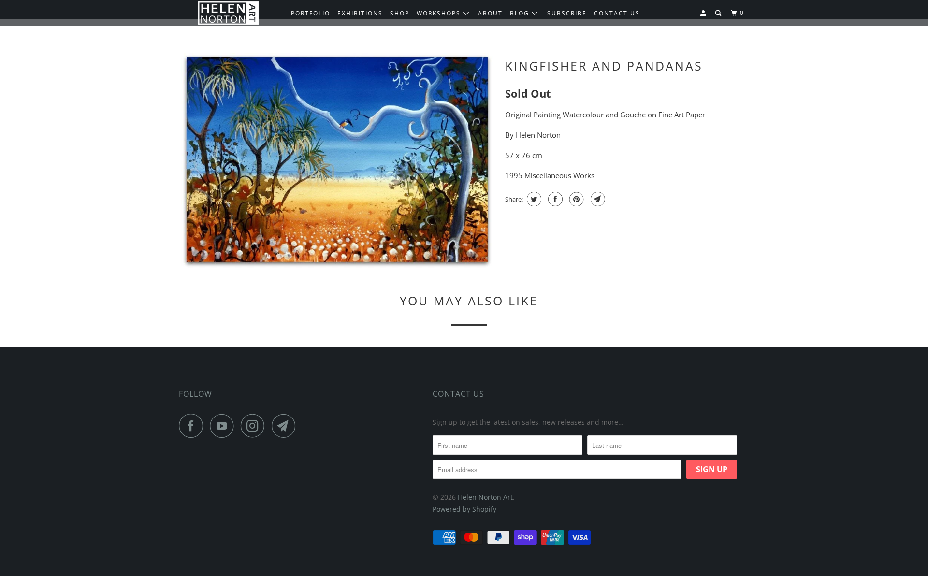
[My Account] (704, 13)
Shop (399, 13)
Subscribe (567, 13)
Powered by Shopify (464, 509)
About (490, 13)
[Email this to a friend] (596, 199)
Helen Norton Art (485, 497)
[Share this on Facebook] (554, 199)
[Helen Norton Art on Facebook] (193, 426)
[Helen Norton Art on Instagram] (255, 426)
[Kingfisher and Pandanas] (337, 161)
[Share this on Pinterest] (575, 199)
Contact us (617, 13)
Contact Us (458, 394)
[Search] (719, 13)
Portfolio (310, 13)
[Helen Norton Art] (228, 13)
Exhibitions (360, 13)
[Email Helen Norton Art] (286, 426)
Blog (521, 13)
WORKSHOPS (440, 13)
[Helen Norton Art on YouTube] (224, 426)
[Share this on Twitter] (532, 199)
